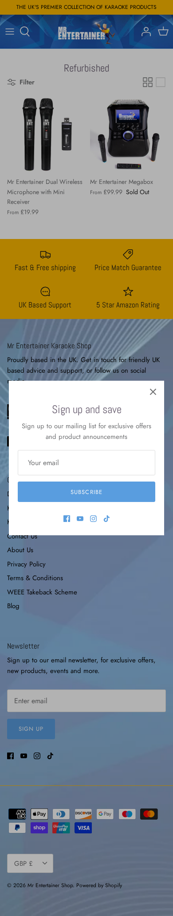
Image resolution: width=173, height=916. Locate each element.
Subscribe (86, 492)
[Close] (153, 392)
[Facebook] (66, 518)
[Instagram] (93, 518)
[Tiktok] (106, 518)
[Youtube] (80, 518)
